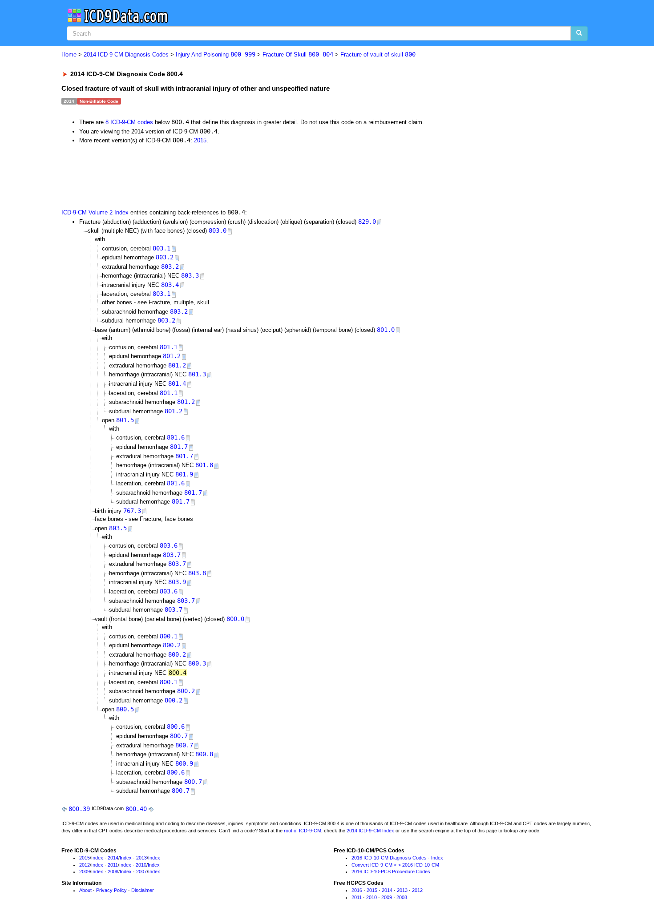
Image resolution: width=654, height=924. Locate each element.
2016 (356, 890)
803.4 (170, 284)
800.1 (169, 636)
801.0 (386, 329)
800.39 (79, 808)
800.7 (179, 735)
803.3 (190, 275)
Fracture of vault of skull (379, 54)
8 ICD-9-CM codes (129, 122)
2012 (84, 865)
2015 (200, 140)
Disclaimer (142, 890)
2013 (141, 857)
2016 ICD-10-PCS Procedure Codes (390, 871)
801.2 (172, 355)
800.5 (125, 709)
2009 (84, 871)
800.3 (197, 663)
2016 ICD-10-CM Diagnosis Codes (389, 857)
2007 (141, 871)
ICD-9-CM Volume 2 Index (95, 212)
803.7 (172, 554)
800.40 (136, 808)
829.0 (367, 221)
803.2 (165, 257)
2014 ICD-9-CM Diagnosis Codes (126, 54)
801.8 (204, 464)
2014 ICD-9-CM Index (370, 830)
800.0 (235, 618)
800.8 (204, 754)
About (85, 890)
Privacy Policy (111, 890)
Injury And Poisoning (215, 54)
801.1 (169, 347)
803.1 (161, 248)
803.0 (217, 230)
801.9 (184, 474)
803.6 (169, 545)
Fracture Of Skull (297, 54)
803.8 (197, 573)
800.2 (172, 645)
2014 (113, 857)
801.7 (179, 446)
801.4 (177, 383)
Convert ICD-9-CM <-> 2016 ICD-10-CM (395, 865)
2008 (113, 871)
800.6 (176, 726)
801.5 (125, 420)
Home (69, 54)
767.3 (132, 510)
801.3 (197, 374)
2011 (113, 865)
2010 (141, 865)
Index (97, 857)
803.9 (177, 581)
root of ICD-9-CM (302, 830)
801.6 (176, 437)
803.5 (118, 528)
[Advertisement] (220, 176)
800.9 (184, 763)
